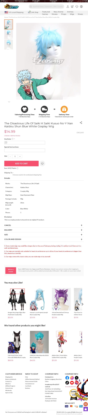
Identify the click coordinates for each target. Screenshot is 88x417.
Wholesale (8, 390)
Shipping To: (8, 173)
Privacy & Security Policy (63, 414)
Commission (9, 388)
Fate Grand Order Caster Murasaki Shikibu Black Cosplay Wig (17, 357)
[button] (77, 6)
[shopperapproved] (73, 394)
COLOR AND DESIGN (12, 239)
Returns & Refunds (10, 379)
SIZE (6, 235)
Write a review (11, 270)
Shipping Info (9, 377)
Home (6, 17)
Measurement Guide (31, 381)
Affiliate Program (10, 386)
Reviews (27, 388)
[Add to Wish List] (42, 163)
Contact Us (8, 381)
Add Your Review (15, 135)
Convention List (29, 383)
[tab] (44, 178)
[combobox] (46, 6)
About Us (8, 383)
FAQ (26, 377)
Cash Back (28, 386)
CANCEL (7, 225)
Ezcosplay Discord (70, 386)
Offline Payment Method (32, 379)
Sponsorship (8, 392)
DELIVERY (8, 230)
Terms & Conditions (77, 414)
